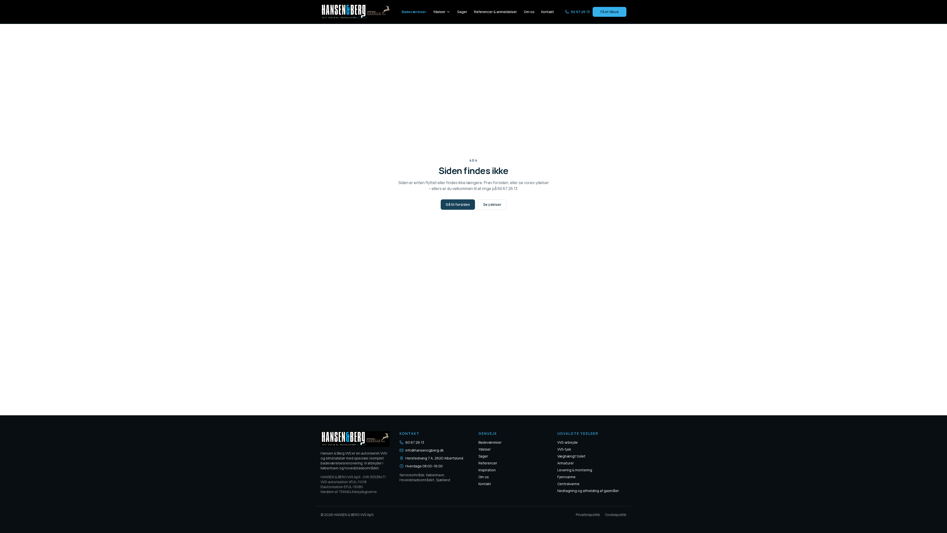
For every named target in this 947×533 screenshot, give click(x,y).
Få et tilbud (610, 11)
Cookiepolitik (615, 514)
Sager (462, 11)
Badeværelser (414, 11)
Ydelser (439, 11)
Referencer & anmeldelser (495, 11)
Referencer (487, 463)
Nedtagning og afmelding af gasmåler (588, 490)
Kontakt (547, 11)
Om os (529, 11)
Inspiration (487, 470)
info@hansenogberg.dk (424, 450)
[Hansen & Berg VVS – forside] (356, 12)
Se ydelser (492, 204)
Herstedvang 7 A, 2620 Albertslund (434, 458)
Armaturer (565, 463)
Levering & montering (574, 470)
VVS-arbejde (567, 442)
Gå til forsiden (458, 204)
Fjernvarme (566, 477)
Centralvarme (568, 483)
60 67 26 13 (580, 11)
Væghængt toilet (571, 456)
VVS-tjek (564, 449)
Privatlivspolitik (588, 514)
